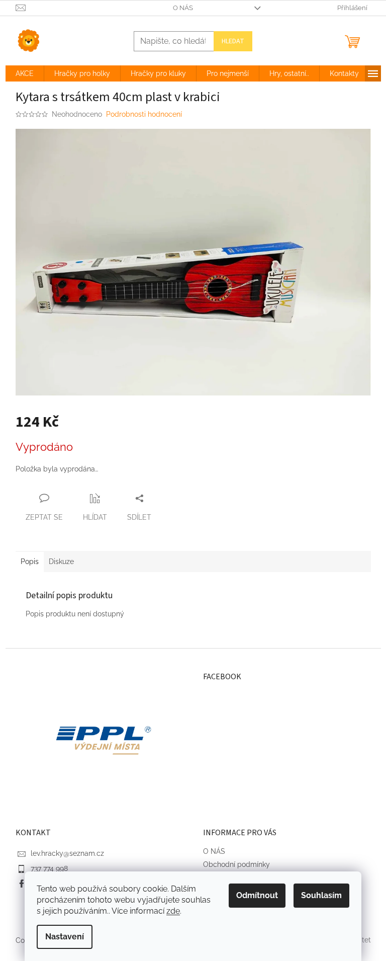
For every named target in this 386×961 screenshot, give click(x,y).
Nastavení (64, 936)
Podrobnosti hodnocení (144, 114)
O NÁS (183, 8)
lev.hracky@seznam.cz (67, 853)
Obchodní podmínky (236, 864)
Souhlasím (321, 895)
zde (173, 911)
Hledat (233, 41)
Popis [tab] (30, 561)
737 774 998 (49, 868)
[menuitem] (25, 73)
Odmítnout (257, 895)
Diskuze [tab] (61, 561)
